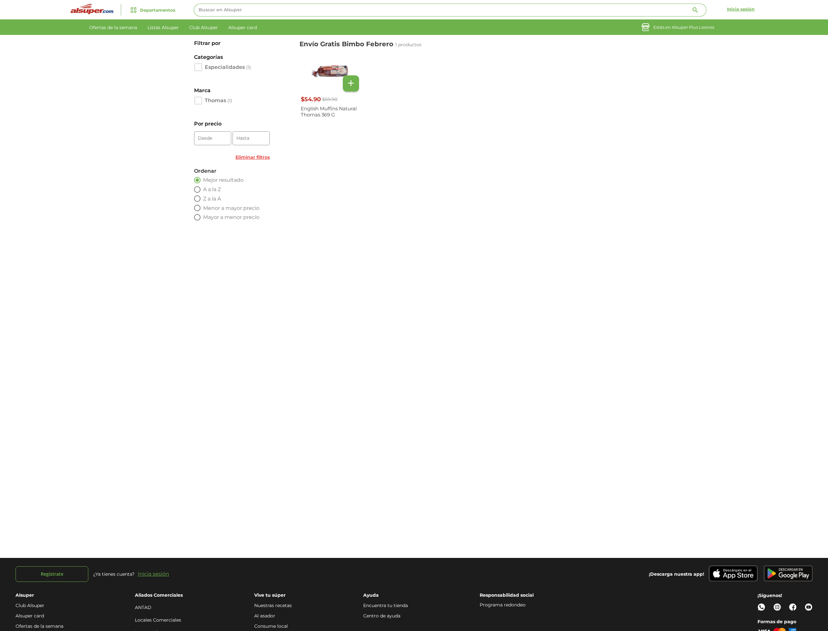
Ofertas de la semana (39, 626)
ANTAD (143, 607)
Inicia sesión (741, 9)
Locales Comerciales (158, 620)
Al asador (264, 616)
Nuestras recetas (273, 605)
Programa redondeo (503, 605)
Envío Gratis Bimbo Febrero (347, 44)
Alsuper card (30, 616)
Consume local (271, 626)
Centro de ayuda (381, 616)
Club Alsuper (30, 605)
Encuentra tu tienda (385, 605)
